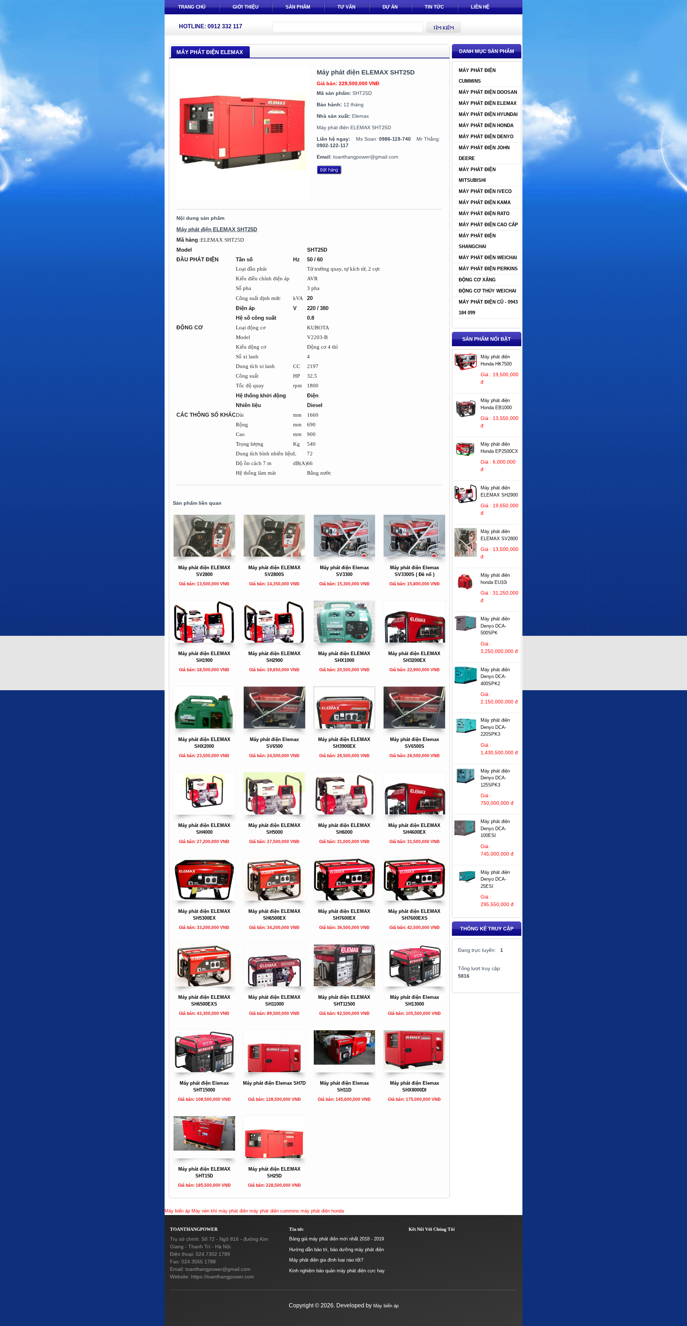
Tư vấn (346, 7)
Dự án (390, 7)
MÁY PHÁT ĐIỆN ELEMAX (488, 103)
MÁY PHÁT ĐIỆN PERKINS (488, 268)
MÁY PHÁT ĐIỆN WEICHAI (488, 257)
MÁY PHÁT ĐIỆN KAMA (485, 202)
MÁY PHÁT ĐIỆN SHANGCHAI (477, 241)
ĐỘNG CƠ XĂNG (477, 279)
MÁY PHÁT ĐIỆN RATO (484, 213)
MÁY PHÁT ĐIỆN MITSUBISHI (477, 175)
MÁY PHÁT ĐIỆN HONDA (486, 125)
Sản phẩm (298, 7)
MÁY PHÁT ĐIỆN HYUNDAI (488, 114)
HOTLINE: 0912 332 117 (210, 26)
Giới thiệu (245, 7)
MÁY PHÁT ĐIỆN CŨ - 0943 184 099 (488, 307)
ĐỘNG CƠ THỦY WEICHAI (487, 291)
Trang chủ (191, 7)
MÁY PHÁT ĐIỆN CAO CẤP (488, 224)
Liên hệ (480, 7)
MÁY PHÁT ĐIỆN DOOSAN (488, 92)
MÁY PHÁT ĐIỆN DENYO (486, 136)
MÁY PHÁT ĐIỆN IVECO (485, 191)
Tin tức (434, 7)
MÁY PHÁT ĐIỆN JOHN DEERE (484, 153)
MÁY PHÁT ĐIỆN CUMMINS (477, 76)
